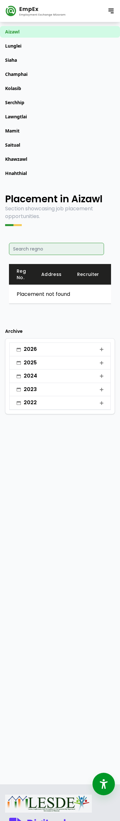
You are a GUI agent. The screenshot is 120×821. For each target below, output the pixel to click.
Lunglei (13, 46)
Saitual (12, 145)
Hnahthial (16, 173)
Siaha (11, 60)
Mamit (12, 131)
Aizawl (12, 32)
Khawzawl (16, 159)
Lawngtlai (16, 117)
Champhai (16, 74)
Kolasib (13, 88)
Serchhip (14, 102)
